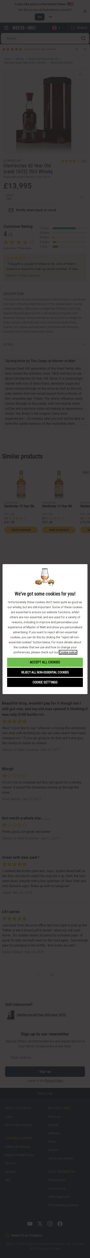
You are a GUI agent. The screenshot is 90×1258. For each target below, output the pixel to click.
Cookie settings (45, 682)
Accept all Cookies (45, 662)
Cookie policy (68, 652)
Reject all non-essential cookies (45, 672)
